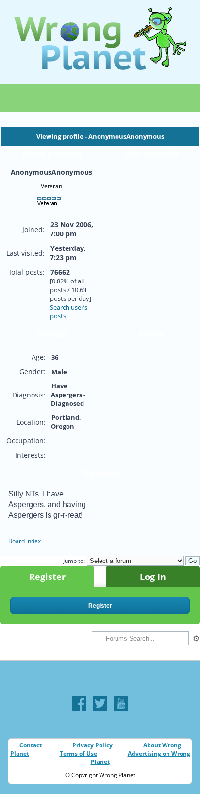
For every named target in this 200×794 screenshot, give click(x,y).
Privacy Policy (92, 745)
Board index (24, 541)
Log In (153, 576)
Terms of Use (78, 753)
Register (47, 576)
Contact (30, 745)
